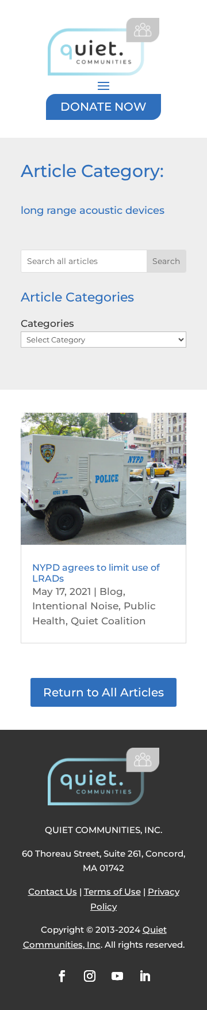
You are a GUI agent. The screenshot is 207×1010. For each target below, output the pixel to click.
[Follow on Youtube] (117, 976)
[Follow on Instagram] (89, 976)
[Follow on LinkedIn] (144, 976)
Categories (47, 323)
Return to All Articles (103, 692)
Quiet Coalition (108, 621)
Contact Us (52, 891)
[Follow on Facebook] (62, 976)
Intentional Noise (75, 606)
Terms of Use (112, 891)
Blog (111, 591)
